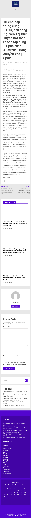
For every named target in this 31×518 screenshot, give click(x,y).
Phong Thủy (22, 62)
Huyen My (6, 62)
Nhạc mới (5, 455)
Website (18, 356)
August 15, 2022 (15, 62)
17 (4, 492)
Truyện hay (6, 471)
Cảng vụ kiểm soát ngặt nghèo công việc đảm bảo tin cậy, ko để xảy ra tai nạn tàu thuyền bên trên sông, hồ (14, 250)
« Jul (4, 500)
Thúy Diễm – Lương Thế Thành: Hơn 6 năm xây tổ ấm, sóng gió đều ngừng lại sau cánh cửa (15, 223)
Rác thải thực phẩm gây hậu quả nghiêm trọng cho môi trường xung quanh (14, 277)
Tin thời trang (6, 469)
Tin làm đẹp (6, 468)
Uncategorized (7, 473)
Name (5, 349)
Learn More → (15, 306)
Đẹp (4, 452)
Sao (4, 462)
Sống (4, 464)
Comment (6, 326)
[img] (15, 10)
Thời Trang (6, 466)
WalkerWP (19, 516)
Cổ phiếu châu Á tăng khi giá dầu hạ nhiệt (14, 405)
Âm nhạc (5, 445)
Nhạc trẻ (5, 457)
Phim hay (5, 459)
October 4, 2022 (8, 228)
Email (5, 356)
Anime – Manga (7, 448)
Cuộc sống (6, 450)
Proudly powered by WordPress (13, 514)
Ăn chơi (5, 447)
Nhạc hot (5, 454)
